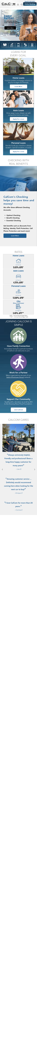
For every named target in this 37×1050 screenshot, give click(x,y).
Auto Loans (18, 271)
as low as (18, 280)
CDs (18, 301)
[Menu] (18, 4)
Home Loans (18, 255)
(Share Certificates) (18, 303)
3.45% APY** (18, 313)
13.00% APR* (18, 297)
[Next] (33, 25)
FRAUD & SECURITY (30, 1)
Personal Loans (18, 286)
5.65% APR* (18, 267)
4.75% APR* (18, 282)
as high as (18, 310)
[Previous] (3, 25)
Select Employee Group (15, 377)
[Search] (21, 4)
